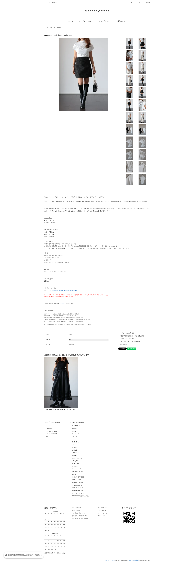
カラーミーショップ (110, 560)
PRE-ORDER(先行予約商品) (80, 496)
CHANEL (74, 431)
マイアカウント (135, 2)
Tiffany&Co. (75, 461)
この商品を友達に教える (128, 339)
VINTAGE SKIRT (77, 485)
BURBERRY (75, 428)
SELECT (52, 28)
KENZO (74, 447)
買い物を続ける (125, 344)
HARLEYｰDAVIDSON (78, 477)
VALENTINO (75, 463)
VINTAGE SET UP (77, 490)
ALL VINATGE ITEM (78, 493)
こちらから (61, 303)
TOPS (59, 28)
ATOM (103, 516)
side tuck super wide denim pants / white (63, 290)
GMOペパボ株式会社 (133, 560)
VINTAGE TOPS (77, 480)
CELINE (74, 436)
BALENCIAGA (76, 426)
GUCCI (74, 444)
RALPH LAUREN (77, 458)
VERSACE (75, 466)
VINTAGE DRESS (77, 482)
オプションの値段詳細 (127, 333)
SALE (48, 436)
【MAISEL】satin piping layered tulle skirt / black (60, 409)
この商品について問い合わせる (130, 341)
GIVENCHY (75, 442)
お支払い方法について (78, 513)
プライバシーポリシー (104, 513)
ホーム (70, 21)
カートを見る (102, 510)
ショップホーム (76, 508)
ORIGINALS (49, 428)
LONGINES (75, 453)
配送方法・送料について (79, 516)
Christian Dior (76, 434)
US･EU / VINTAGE (51, 434)
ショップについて (105, 21)
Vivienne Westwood (78, 469)
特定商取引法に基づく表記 (80, 518)
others (74, 474)
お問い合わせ (121, 21)
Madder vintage (97, 11)
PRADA (74, 455)
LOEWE (74, 450)
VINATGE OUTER (77, 488)
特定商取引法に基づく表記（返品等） (132, 336)
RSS (99, 516)
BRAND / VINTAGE (52, 431)
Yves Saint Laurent (77, 471)
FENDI (74, 439)
